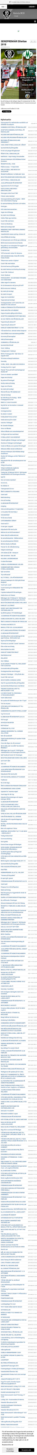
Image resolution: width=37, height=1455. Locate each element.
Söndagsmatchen (6, 411)
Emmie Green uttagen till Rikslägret (11, 844)
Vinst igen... (4, 206)
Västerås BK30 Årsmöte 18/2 (9, 1371)
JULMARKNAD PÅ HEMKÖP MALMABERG (13, 616)
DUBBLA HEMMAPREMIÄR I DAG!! (11, 1352)
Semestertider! (5, 515)
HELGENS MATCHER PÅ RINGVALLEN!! (12, 134)
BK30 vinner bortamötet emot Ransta (12, 243)
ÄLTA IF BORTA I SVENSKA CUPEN (11, 680)
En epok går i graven (7, 878)
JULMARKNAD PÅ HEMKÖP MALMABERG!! (13, 946)
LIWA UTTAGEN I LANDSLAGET (10, 1262)
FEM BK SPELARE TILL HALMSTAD (11, 1335)
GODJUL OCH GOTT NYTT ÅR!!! (10, 927)
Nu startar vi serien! (6, 414)
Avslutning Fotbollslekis (8, 1020)
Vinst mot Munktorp (7, 224)
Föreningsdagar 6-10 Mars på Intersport (12, 1368)
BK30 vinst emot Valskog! (8, 288)
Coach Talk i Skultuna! (7, 272)
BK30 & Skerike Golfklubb (8, 544)
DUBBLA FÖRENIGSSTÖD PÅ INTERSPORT (13, 307)
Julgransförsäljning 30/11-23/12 (10, 1379)
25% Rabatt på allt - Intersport (9, 552)
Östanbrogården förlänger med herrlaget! (13, 440)
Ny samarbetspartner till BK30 (9, 541)
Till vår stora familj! (6, 518)
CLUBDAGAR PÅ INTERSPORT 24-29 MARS (13, 1040)
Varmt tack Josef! (6, 585)
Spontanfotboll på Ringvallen (9, 148)
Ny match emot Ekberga (8, 215)
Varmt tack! (4, 494)
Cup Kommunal (5, 714)
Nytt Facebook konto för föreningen (11, 755)
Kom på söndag (5, 500)
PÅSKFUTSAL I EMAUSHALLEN (10, 153)
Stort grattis (4, 841)
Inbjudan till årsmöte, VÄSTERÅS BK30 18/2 (13, 1209)
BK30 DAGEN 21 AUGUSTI (8, 1005)
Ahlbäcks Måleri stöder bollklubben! (11, 449)
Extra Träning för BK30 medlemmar (11, 1259)
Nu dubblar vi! (5, 486)
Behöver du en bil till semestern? (10, 532)
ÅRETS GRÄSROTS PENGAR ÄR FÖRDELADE (14, 621)
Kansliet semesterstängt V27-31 (10, 1392)
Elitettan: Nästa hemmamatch (9, 1424)
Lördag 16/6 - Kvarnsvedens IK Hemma (12, 1399)
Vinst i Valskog (5, 348)
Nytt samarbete (5, 571)
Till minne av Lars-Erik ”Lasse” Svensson (13, 643)
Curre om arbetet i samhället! (9, 374)
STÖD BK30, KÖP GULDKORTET (10, 1347)
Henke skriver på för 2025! (8, 420)
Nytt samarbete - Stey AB (8, 555)
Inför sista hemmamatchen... (9, 209)
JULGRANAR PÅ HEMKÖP (8, 1215)
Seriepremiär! (5, 408)
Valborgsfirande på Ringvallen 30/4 (11, 1421)
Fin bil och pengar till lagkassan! (10, 150)
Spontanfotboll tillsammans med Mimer (12, 686)
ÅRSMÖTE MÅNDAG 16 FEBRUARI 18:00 (13, 174)
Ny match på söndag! (7, 291)
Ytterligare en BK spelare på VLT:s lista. (12, 1072)
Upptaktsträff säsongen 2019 (9, 1366)
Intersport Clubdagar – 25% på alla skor (12, 674)
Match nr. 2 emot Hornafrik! (9, 402)
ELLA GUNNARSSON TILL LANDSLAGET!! (13, 1212)
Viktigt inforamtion (6, 465)
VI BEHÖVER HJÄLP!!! (7, 986)
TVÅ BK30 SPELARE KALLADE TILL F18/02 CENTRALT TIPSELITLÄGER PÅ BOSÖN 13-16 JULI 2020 (14, 1140)
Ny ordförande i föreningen (9, 900)
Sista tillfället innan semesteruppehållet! (12, 333)
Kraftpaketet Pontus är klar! (9, 417)
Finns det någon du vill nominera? (11, 743)
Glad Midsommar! (6, 655)
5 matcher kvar (5, 250)
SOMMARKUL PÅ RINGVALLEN (10, 342)
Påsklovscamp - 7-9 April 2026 (10, 167)
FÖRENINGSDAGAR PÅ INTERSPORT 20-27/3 (14, 881)
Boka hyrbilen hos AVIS (7, 649)
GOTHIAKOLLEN (5, 1310)
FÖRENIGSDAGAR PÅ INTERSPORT (11, 1116)
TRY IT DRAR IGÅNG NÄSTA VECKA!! (11, 1307)
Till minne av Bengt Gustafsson (10, 358)
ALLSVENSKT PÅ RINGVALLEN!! (10, 1268)
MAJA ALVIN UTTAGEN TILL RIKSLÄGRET (13, 1127)
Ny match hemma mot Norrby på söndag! (13, 269)
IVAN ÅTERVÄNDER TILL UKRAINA (11, 816)
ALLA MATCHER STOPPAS (8, 1170)
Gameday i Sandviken (7, 989)
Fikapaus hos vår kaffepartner (10, 887)
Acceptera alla (26, 1450)
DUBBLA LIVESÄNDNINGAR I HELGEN (12, 564)
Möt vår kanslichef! (6, 736)
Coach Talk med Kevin (7, 221)
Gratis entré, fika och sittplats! (9, 310)
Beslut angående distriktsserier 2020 (11, 1178)
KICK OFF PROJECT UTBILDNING (10, 1389)
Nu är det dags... (5, 783)
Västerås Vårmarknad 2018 (9, 1402)
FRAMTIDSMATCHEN (7, 1298)
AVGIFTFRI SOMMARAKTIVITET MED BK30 (13, 316)
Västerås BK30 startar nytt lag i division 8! (13, 234)
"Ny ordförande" (5, 574)
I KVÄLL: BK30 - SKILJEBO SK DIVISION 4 (13, 364)
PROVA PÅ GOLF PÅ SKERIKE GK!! (10, 392)
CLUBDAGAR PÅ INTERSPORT (9, 503)
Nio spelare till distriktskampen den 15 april (13, 700)
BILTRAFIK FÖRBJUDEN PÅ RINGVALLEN (13, 1069)
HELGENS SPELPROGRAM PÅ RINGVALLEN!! (14, 137)
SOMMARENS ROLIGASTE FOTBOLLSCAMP (14, 711)
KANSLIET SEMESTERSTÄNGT (9, 652)
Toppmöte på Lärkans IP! (8, 322)
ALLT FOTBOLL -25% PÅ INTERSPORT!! (12, 577)
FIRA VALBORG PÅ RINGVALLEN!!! (11, 866)
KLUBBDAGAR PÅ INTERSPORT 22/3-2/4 (12, 717)
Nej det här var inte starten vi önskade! (12, 405)
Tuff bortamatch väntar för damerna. (11, 253)
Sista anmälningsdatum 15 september (12, 509)
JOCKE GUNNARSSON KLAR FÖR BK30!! (12, 1257)
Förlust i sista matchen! (7, 196)
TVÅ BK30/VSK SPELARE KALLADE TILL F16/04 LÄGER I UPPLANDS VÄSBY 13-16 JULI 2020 (13, 1134)
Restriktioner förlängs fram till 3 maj (11, 1038)
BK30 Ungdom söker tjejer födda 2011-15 (13, 861)
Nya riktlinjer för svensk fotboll (10, 1048)
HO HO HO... (4, 483)
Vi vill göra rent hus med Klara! (9, 434)
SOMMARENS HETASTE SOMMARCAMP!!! (13, 1023)
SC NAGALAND (5, 1317)
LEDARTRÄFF (5, 1360)
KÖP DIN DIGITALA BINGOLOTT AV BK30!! (13, 777)
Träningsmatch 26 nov (7, 488)
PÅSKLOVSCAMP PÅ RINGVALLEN (11, 915)
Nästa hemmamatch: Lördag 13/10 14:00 (13, 1386)
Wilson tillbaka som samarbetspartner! (12, 431)
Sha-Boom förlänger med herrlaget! (11, 443)
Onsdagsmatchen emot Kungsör (10, 671)
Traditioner (4, 780)
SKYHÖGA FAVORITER (7, 722)
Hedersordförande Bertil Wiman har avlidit (13, 1201)
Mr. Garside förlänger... (7, 425)
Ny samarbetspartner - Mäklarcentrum (12, 538)
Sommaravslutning (6, 838)
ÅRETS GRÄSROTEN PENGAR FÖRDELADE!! (13, 785)
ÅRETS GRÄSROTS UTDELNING (10, 491)
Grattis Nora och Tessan (8, 595)
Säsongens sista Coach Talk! (9, 193)
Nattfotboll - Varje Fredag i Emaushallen (12, 156)
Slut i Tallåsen (5, 661)
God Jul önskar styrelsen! (8, 480)
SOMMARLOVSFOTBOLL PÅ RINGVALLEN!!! (13, 127)
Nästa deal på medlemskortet (9, 535)
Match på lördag (6, 890)
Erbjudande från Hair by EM (9, 529)
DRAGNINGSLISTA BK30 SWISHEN (11, 1154)
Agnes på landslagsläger (8, 640)
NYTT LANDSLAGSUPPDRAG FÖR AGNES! (13, 630)
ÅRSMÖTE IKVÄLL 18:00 (8, 164)
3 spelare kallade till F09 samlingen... (11, 592)
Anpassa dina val (7, 1445)
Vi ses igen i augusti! (7, 526)
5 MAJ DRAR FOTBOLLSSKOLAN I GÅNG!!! (13, 145)
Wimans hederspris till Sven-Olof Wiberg (13, 903)
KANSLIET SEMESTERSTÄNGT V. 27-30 (12, 328)
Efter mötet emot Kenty (7, 646)
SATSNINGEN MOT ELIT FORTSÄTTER (12, 1218)
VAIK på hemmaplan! (7, 339)
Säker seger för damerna (8, 282)
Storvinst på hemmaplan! (8, 336)
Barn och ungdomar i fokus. (9, 828)
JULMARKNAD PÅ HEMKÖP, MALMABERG (13, 766)
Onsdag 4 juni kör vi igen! (8, 367)
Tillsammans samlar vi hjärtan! (9, 260)
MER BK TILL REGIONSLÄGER (9, 1265)
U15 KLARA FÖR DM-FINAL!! (9, 512)
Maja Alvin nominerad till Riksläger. (11, 1130)
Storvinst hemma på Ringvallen (10, 266)
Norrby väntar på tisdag (8, 383)
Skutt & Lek (4, 1249)
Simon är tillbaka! (6, 428)
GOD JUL (3, 764)
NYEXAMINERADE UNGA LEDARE (11, 788)
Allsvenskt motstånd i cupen (9, 1113)
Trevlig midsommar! (7, 836)
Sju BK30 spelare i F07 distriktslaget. (11, 613)
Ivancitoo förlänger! (6, 422)
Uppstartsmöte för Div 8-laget (9, 186)
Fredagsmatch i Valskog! (8, 351)
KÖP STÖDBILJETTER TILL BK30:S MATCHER (14, 1119)
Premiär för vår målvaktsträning (10, 547)
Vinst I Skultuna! (5, 275)
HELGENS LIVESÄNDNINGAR (9, 558)
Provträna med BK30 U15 (8, 624)
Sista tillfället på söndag (8, 237)
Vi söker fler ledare (6, 561)
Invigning (3, 506)
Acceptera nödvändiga (10, 1450)
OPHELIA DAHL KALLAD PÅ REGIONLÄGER (13, 813)
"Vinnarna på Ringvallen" (8, 875)
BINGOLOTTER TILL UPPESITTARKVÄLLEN (13, 970)
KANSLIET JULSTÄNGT (7, 605)
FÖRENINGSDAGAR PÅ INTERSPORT (11, 1185)
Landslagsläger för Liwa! (8, 1304)
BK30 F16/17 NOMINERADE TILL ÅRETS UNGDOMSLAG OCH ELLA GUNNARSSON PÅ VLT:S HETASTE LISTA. (13, 1076)
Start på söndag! (6, 395)
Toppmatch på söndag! (8, 300)
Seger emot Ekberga (7, 212)
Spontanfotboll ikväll (7, 345)
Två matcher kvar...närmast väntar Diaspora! (13, 330)
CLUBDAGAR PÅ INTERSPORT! (9, 633)
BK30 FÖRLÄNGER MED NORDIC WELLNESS (14, 602)
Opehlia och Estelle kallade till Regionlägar (13, 897)
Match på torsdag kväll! (8, 227)
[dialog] (18, 1441)
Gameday (3, 361)
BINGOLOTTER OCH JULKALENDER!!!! (12, 627)
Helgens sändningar (7, 550)
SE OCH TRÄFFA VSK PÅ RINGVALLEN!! (12, 319)
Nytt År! (3, 477)
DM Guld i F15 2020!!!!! (7, 1111)
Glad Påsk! (4, 869)
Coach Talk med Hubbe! (8, 263)
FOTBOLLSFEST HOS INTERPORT (10, 437)
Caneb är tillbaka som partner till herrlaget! (13, 446)
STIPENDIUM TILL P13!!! (7, 728)
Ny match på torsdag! (7, 389)
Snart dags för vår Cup (7, 794)
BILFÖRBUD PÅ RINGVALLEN (9, 1363)
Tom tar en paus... (6, 703)
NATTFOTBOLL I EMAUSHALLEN (10, 180)
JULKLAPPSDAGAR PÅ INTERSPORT (11, 183)
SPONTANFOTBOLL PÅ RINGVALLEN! (12, 1332)
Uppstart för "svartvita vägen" (9, 791)
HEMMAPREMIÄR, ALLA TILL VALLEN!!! (12, 872)
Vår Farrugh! (4, 719)
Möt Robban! (5, 725)
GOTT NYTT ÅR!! (5, 761)
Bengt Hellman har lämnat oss (9, 1017)
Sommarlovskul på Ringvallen (9, 668)
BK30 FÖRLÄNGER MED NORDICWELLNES (13, 177)
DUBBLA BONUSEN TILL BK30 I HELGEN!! (13, 618)
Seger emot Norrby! (6, 377)
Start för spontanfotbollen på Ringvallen (13, 683)
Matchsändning (5, 497)
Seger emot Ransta (6, 386)
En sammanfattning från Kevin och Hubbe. (13, 203)
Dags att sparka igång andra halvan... (12, 313)
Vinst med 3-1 (5, 523)
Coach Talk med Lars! (7, 677)
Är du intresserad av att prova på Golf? (12, 285)
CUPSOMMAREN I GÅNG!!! (8, 520)
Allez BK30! (4, 658)
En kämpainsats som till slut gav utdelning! (13, 240)
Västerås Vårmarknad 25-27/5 (9, 1410)
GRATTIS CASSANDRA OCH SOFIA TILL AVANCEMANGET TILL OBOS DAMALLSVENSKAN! (12, 1240)
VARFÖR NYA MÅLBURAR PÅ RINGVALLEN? (14, 1026)
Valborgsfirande (5, 1349)
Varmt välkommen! (6, 697)
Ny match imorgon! (6, 294)
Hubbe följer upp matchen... (9, 218)
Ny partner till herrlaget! (7, 380)
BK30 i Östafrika (5, 934)
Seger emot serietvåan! (7, 297)
